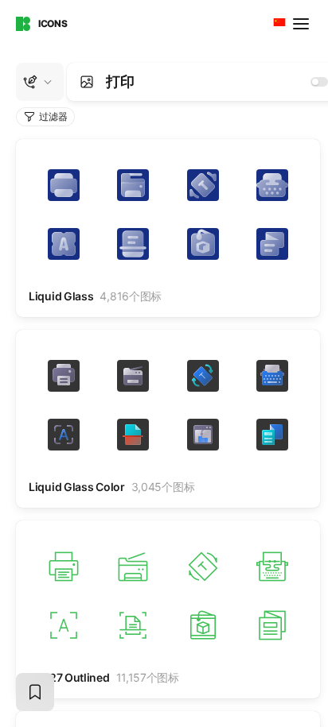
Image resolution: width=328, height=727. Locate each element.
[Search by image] (87, 82)
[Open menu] (302, 23)
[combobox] (278, 24)
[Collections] (35, 692)
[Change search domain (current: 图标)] (40, 82)
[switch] (319, 82)
